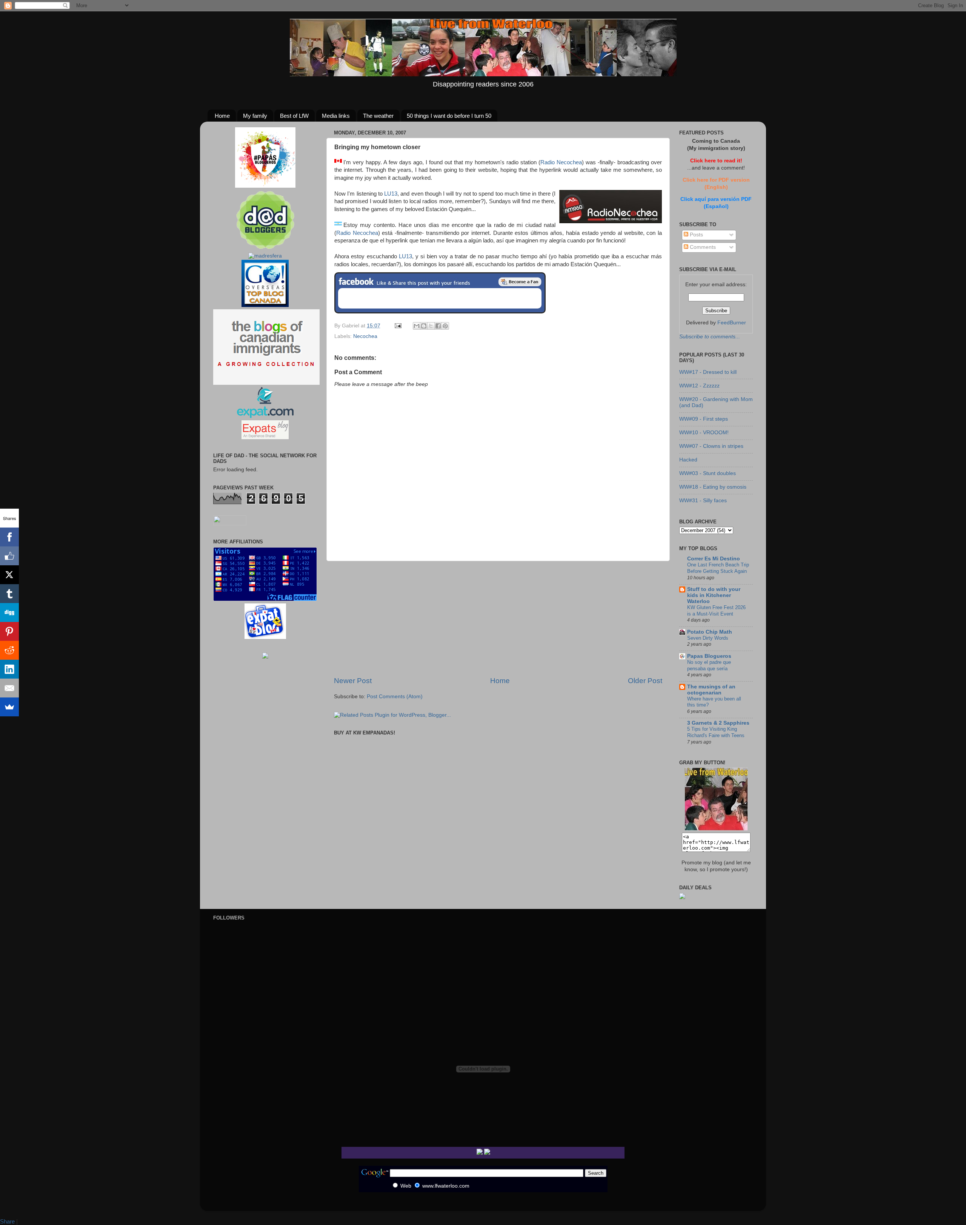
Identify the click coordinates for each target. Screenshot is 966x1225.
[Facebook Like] (9, 555)
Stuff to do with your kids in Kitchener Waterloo (713, 595)
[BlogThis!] (424, 326)
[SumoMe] (9, 706)
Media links (336, 116)
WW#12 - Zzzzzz (699, 386)
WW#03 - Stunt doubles (707, 473)
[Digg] (9, 612)
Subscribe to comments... (709, 336)
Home (222, 116)
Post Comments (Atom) (395, 696)
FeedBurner (731, 323)
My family (255, 116)
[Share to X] (431, 326)
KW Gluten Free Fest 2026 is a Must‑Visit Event (716, 611)
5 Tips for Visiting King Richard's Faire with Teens (715, 732)
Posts (695, 235)
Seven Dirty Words (707, 638)
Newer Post (353, 681)
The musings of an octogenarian (711, 690)
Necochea (365, 336)
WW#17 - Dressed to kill (708, 372)
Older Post (645, 681)
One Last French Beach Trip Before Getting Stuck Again (718, 568)
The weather (378, 116)
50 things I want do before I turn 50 (449, 116)
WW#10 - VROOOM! (704, 432)
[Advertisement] (498, 618)
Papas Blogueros (709, 656)
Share (7, 1221)
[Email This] (416, 326)
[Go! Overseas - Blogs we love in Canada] (265, 305)
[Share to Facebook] (438, 326)
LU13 (390, 194)
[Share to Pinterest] (445, 326)
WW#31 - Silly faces (703, 500)
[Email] (9, 688)
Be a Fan (519, 281)
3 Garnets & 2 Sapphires (718, 723)
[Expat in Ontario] (265, 416)
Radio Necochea (561, 162)
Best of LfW (294, 116)
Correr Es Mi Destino (713, 559)
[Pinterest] (9, 631)
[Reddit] (9, 650)
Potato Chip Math (709, 632)
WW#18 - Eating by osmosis (712, 487)
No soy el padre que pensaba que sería (709, 665)
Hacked (688, 460)
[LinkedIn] (9, 669)
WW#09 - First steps (703, 419)
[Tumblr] (9, 593)
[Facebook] (9, 537)
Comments (702, 247)
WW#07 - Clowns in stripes (711, 446)
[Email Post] (397, 326)
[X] (9, 574)
